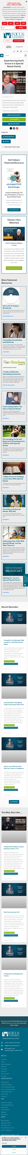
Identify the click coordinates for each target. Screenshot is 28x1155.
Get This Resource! (14, 209)
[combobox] (13, 55)
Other (21, 27)
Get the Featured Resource (11, 664)
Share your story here (13, 1023)
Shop (2, 1099)
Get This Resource (8, 316)
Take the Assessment (9, 385)
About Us (3, 1055)
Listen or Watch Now (9, 661)
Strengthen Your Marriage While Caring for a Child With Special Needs (14, 642)
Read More (6, 418)
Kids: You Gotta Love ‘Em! (11, 912)
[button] (1, 55)
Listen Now (6, 592)
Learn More (6, 351)
